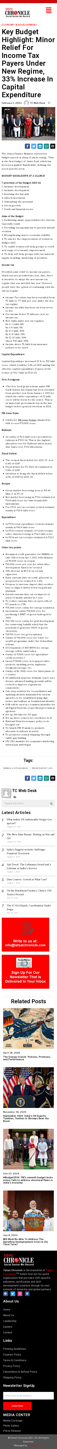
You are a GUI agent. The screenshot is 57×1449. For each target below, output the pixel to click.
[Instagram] (20, 1293)
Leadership (9, 1321)
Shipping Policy (12, 1377)
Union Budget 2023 (42, 768)
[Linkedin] (27, 1293)
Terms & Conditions (14, 1360)
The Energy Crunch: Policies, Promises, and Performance (27, 1058)
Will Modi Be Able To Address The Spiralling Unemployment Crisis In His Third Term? (25, 1242)
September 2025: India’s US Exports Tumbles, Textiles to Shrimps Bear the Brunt (26, 1119)
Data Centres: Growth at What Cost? (27, 879)
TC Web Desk (37, 103)
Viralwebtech (36, 1445)
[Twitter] (12, 1293)
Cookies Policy (12, 1354)
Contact (7, 1332)
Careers (8, 1326)
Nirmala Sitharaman (15, 768)
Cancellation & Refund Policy (20, 1371)
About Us (8, 1315)
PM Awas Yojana (27, 420)
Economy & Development (19, 24)
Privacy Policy (11, 1366)
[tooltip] (27, 146)
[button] (49, 10)
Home (6, 1309)
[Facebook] (5, 1293)
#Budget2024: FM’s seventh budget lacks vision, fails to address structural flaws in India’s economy (28, 1180)
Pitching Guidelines (14, 1348)
